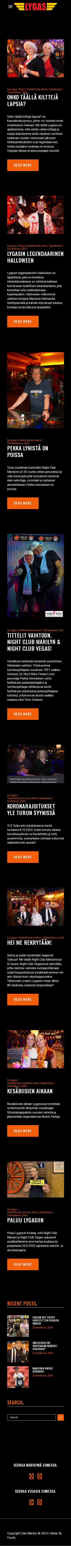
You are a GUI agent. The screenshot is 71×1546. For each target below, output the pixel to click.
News (44, 89)
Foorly (11, 1538)
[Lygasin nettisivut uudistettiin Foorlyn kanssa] (18, 1326)
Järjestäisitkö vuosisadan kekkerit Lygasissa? (45, 1346)
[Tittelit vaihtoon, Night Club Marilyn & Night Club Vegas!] (35, 576)
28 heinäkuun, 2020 (53, 937)
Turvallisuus (45, 798)
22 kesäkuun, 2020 (43, 1327)
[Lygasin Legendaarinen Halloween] (35, 215)
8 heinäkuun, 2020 (17, 1086)
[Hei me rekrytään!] (35, 907)
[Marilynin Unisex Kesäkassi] (18, 1377)
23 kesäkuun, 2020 (43, 1375)
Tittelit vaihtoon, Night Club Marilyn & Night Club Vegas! (33, 641)
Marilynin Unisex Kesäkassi (43, 1369)
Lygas (13, 89)
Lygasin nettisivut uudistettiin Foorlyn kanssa (46, 1320)
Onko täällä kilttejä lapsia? (32, 100)
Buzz (22, 89)
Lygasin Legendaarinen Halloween (35, 256)
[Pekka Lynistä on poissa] (35, 390)
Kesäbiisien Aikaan (30, 1091)
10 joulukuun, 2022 (17, 92)
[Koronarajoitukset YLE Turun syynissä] (35, 764)
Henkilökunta (33, 89)
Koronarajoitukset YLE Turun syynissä (31, 809)
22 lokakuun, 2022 (17, 248)
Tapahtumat (55, 89)
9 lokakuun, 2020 (16, 801)
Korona (27, 798)
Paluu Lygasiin (25, 1220)
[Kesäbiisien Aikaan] (35, 1049)
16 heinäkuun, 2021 (53, 630)
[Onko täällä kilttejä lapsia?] (35, 58)
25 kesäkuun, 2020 (17, 1215)
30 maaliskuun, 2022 (18, 443)
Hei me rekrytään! (29, 942)
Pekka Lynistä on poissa (27, 451)
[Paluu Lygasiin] (35, 1179)
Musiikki (27, 1083)
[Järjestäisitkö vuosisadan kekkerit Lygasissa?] (18, 1351)
